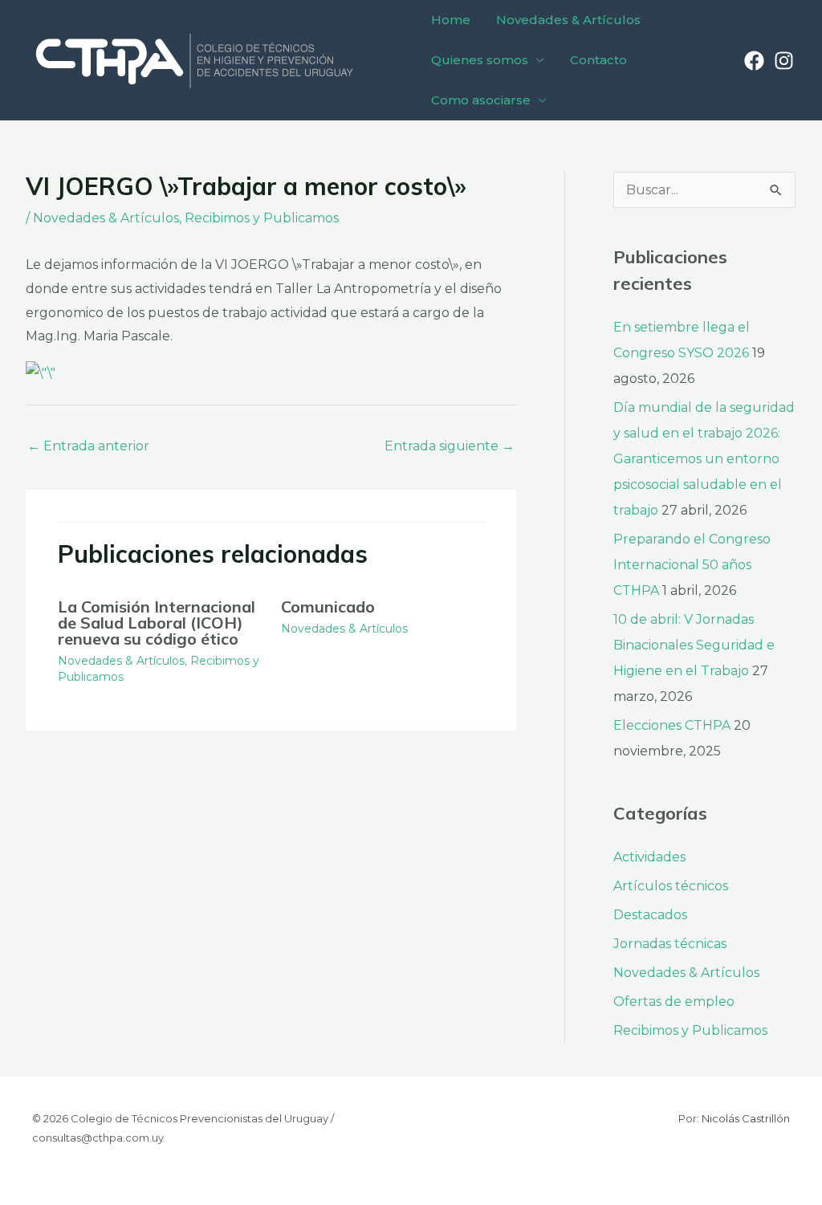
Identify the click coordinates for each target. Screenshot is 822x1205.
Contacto (598, 59)
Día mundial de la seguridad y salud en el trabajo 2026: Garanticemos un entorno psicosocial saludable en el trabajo (704, 459)
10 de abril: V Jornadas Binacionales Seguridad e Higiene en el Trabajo (694, 645)
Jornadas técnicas (669, 943)
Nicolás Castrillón (746, 1118)
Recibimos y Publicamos (262, 218)
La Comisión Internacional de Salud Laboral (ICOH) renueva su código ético (156, 622)
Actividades (649, 857)
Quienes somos (479, 59)
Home (450, 19)
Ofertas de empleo (674, 1001)
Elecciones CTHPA (671, 725)
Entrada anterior (88, 446)
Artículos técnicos (670, 886)
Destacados (650, 914)
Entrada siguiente (450, 446)
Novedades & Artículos (568, 19)
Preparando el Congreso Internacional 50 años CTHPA (692, 564)
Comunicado (328, 606)
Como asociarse (481, 100)
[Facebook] (754, 61)
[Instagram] (784, 61)
